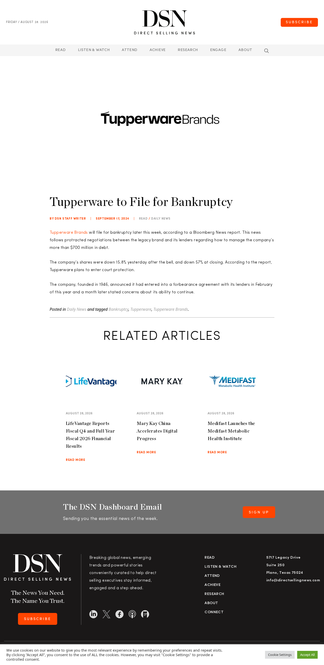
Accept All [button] (307, 654)
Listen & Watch (94, 50)
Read (60, 50)
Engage (218, 50)
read (143, 218)
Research (188, 50)
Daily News (161, 218)
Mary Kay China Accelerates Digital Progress (157, 431)
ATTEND (129, 50)
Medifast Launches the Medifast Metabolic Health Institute (231, 431)
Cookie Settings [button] (280, 654)
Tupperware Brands (69, 233)
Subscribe (299, 22)
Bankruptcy (118, 309)
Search (266, 51)
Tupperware (140, 309)
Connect (214, 612)
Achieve (158, 50)
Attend (212, 576)
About (245, 50)
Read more (75, 460)
